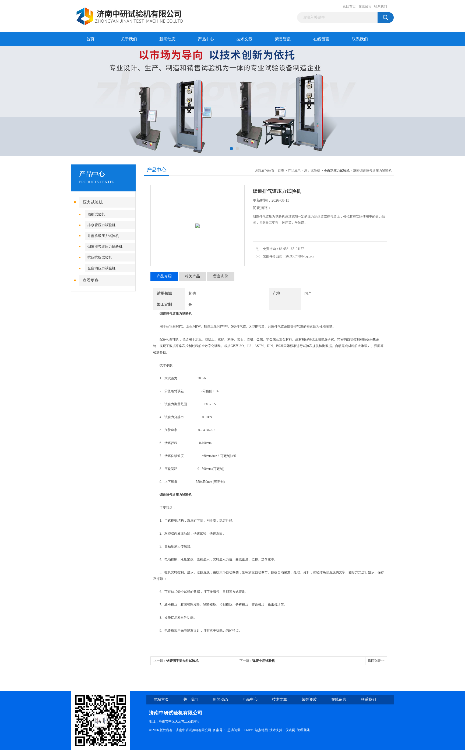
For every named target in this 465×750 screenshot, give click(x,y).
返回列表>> (376, 661)
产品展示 (294, 171)
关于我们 (129, 39)
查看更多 (91, 280)
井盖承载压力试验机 (103, 236)
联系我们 (380, 6)
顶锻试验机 (96, 214)
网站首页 (161, 699)
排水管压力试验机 (101, 225)
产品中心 (206, 39)
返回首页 (349, 6)
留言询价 (220, 276)
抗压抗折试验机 (99, 257)
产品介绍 (164, 276)
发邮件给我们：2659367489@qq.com (287, 256)
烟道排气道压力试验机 (104, 247)
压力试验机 (93, 202)
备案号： (219, 730)
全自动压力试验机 (101, 268)
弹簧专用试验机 (263, 661)
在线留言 (364, 6)
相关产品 (192, 276)
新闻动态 (167, 39)
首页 (90, 39)
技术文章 (244, 39)
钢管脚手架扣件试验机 (182, 661)
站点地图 (261, 730)
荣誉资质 (283, 39)
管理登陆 (303, 730)
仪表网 (290, 730)
